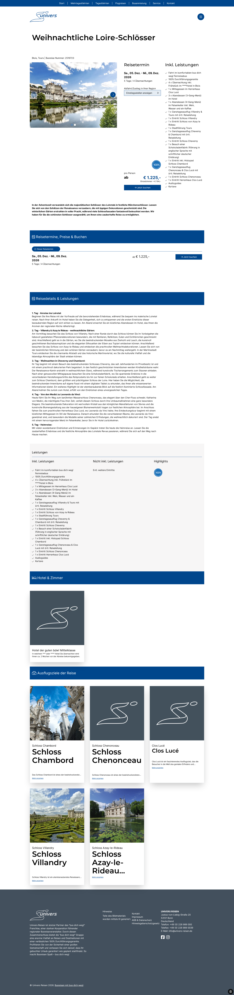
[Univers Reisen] (43, 16)
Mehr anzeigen (37, 778)
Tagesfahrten (102, 3)
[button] (72, 125)
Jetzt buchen (143, 187)
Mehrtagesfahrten (80, 3)
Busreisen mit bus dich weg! (69, 985)
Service (157, 3)
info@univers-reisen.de (180, 931)
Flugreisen (120, 3)
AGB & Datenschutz (142, 920)
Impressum (137, 917)
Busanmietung (139, 3)
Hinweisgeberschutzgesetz (146, 923)
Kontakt (171, 3)
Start (62, 3)
